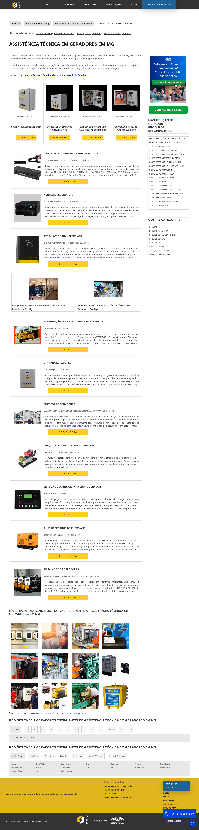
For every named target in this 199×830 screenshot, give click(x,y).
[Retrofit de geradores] (24, 696)
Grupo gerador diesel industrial (165, 158)
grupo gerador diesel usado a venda (166, 154)
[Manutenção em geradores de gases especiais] (115, 696)
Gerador (153, 227)
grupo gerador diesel (159, 146)
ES (43, 729)
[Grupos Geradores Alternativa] (17, 9)
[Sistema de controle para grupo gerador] (27, 499)
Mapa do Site (169, 808)
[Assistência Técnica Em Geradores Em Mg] (43, 289)
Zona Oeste (49, 756)
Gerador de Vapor (157, 239)
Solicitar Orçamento (168, 110)
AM (122, 729)
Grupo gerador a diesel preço (163, 201)
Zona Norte (34, 756)
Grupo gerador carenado (161, 178)
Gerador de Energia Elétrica (162, 235)
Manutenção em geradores (117, 33)
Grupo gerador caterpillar (162, 174)
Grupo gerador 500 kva (160, 209)
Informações (170, 804)
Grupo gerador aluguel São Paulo (165, 189)
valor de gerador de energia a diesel (166, 142)
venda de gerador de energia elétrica (167, 138)
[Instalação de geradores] (27, 582)
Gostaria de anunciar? (171, 786)
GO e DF (111, 729)
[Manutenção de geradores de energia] (55, 636)
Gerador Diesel (156, 243)
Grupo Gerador (156, 246)
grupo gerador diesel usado (163, 150)
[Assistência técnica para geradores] (115, 636)
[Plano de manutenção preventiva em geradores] (85, 636)
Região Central (17, 756)
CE (101, 729)
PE (84, 729)
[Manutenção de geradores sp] (55, 666)
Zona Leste (77, 756)
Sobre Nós (168, 796)
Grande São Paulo (95, 756)
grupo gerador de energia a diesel (165, 162)
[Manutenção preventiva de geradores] (55, 696)
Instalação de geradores (89, 33)
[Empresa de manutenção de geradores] (85, 666)
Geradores (168, 800)
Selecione (15, 729)
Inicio (166, 793)
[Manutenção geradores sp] (85, 696)
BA (92, 729)
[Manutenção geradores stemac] (115, 666)
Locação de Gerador (159, 250)
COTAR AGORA (26, 137)
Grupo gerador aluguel (160, 185)
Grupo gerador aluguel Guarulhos (166, 193)
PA (131, 729)
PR (59, 729)
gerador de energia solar (118, 797)
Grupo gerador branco (160, 182)
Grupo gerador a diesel (160, 197)
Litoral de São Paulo (117, 756)
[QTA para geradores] (27, 376)
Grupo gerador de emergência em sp (166, 166)
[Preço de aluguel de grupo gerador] (27, 458)
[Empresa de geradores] (27, 417)
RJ (26, 729)
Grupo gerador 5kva (158, 205)
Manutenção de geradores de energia (55, 33)
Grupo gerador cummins (161, 170)
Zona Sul (63, 756)
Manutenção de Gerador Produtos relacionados (161, 126)
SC (68, 729)
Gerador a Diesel (51, 75)
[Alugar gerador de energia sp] (27, 541)
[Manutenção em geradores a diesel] (24, 666)
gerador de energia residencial (115, 792)
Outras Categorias (164, 219)
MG (34, 729)
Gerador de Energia (30, 75)
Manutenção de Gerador (74, 75)
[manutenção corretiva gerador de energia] (27, 334)
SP (51, 729)
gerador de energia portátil (119, 786)
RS (76, 729)
